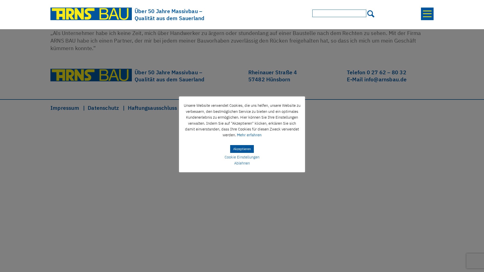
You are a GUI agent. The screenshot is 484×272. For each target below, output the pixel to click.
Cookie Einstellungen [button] (242, 157)
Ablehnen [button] (242, 163)
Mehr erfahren (249, 134)
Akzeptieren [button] (242, 149)
